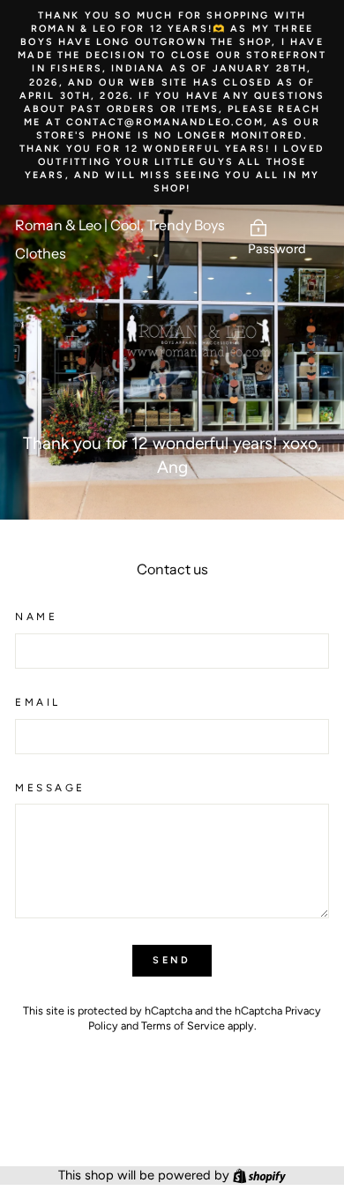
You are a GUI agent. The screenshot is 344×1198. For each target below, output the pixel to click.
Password (277, 249)
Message (50, 788)
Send (172, 960)
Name (36, 616)
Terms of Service (183, 1025)
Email (38, 702)
